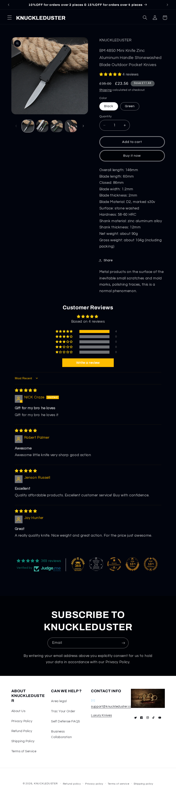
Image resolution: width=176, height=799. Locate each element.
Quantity (105, 116)
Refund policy (72, 784)
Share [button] (108, 260)
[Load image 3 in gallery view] (56, 126)
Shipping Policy (23, 741)
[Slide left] (16, 126)
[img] (26, 390)
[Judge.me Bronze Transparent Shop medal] (114, 564)
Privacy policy (94, 784)
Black (108, 106)
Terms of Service (23, 751)
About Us (18, 711)
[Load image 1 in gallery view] (28, 126)
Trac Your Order (63, 711)
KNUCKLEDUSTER (46, 783)
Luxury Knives (101, 715)
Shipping (105, 90)
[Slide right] (83, 126)
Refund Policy (21, 731)
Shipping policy (143, 784)
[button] (9, 18)
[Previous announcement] (8, 4)
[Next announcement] (167, 4)
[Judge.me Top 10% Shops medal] (132, 564)
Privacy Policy (21, 721)
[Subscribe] (123, 643)
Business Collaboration (61, 734)
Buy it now (132, 155)
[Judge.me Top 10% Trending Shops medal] (151, 564)
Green (130, 106)
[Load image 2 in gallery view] (42, 126)
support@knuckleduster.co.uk (113, 706)
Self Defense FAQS (65, 721)
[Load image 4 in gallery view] (71, 126)
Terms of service (118, 784)
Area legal (59, 701)
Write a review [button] (88, 362)
